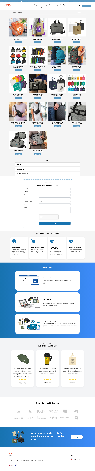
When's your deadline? (28, 201)
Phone (25, 198)
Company (26, 191)
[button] (55, 223)
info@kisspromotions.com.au (78, 458)
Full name (26, 188)
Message (26, 207)
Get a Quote (77, 437)
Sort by (14, 12)
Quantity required (27, 204)
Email (25, 194)
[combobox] (55, 201)
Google (52, 391)
